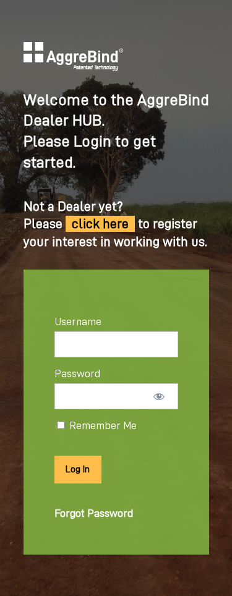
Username (77, 321)
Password (77, 373)
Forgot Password (93, 513)
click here (100, 224)
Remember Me (102, 425)
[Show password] (159, 396)
